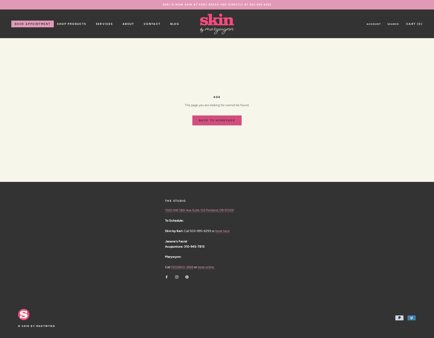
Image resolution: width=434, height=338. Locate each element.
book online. (206, 267)
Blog (174, 24)
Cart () (414, 24)
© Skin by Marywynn (36, 326)
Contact (152, 24)
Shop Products (71, 24)
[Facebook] (166, 276)
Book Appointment (32, 24)
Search (393, 24)
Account (374, 24)
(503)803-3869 (182, 267)
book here (222, 231)
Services (104, 24)
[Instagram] (176, 276)
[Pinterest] (187, 276)
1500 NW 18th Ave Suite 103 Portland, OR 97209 (199, 210)
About (128, 24)
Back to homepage (217, 120)
